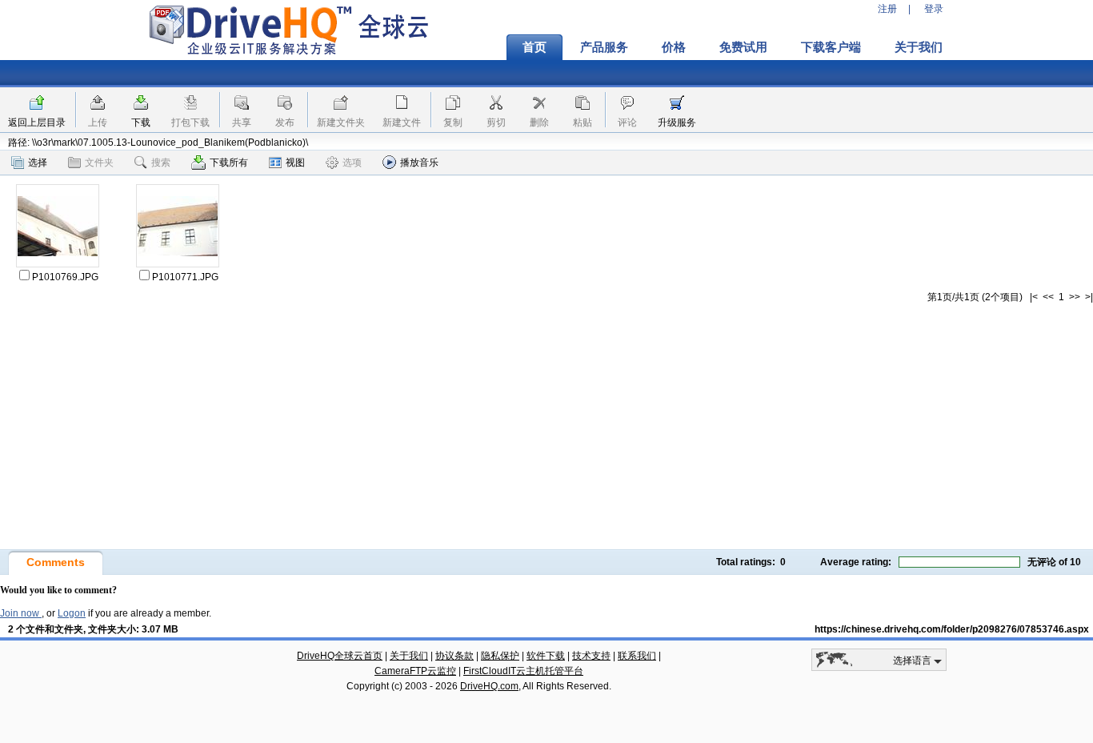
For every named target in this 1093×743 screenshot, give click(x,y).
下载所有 (229, 162)
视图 (295, 162)
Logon (72, 613)
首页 (534, 47)
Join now (21, 613)
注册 (887, 8)
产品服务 (604, 47)
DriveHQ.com (489, 686)
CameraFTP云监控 (415, 671)
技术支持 (591, 655)
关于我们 (919, 47)
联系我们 (637, 655)
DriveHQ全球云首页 (339, 655)
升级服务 (677, 122)
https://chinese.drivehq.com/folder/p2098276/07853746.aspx (952, 629)
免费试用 (743, 47)
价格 (674, 47)
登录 (933, 8)
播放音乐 (419, 162)
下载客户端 (831, 47)
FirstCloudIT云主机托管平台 (523, 671)
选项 (352, 162)
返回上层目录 (37, 122)
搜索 (160, 162)
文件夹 (99, 162)
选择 (37, 162)
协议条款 (454, 655)
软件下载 (545, 655)
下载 (140, 122)
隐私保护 (500, 655)
